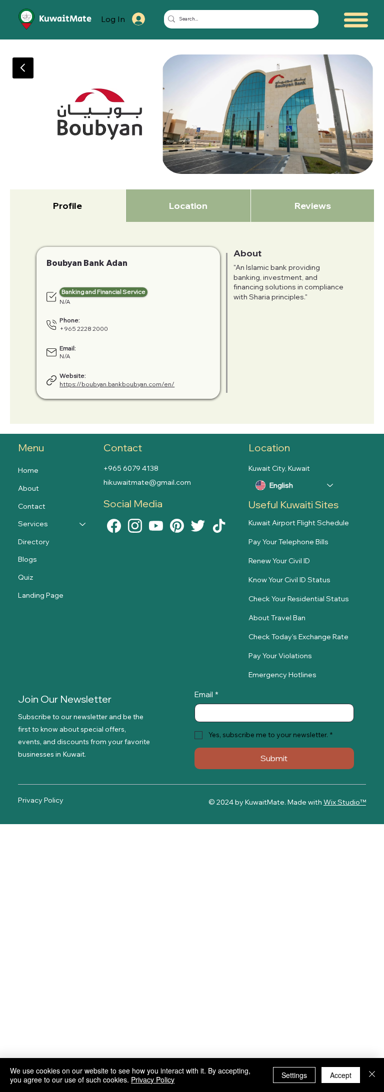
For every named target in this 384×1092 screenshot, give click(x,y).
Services (33, 523)
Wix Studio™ (345, 802)
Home (28, 470)
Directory (34, 541)
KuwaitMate (65, 18)
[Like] (114, 525)
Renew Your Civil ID (279, 560)
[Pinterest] (177, 525)
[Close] (372, 1075)
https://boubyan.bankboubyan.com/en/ (117, 384)
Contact (32, 506)
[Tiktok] (219, 525)
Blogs (27, 559)
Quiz (25, 577)
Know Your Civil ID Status (289, 579)
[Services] (83, 524)
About (28, 488)
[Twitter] (198, 525)
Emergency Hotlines (282, 674)
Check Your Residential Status (298, 598)
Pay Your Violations (280, 655)
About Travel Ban (277, 617)
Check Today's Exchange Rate (298, 636)
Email (206, 694)
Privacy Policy (41, 800)
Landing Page (41, 595)
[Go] (23, 67)
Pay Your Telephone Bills (288, 541)
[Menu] (356, 19)
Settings (294, 1075)
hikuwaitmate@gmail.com (147, 482)
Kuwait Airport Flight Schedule (298, 522)
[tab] (68, 205)
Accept (341, 1075)
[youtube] (156, 525)
